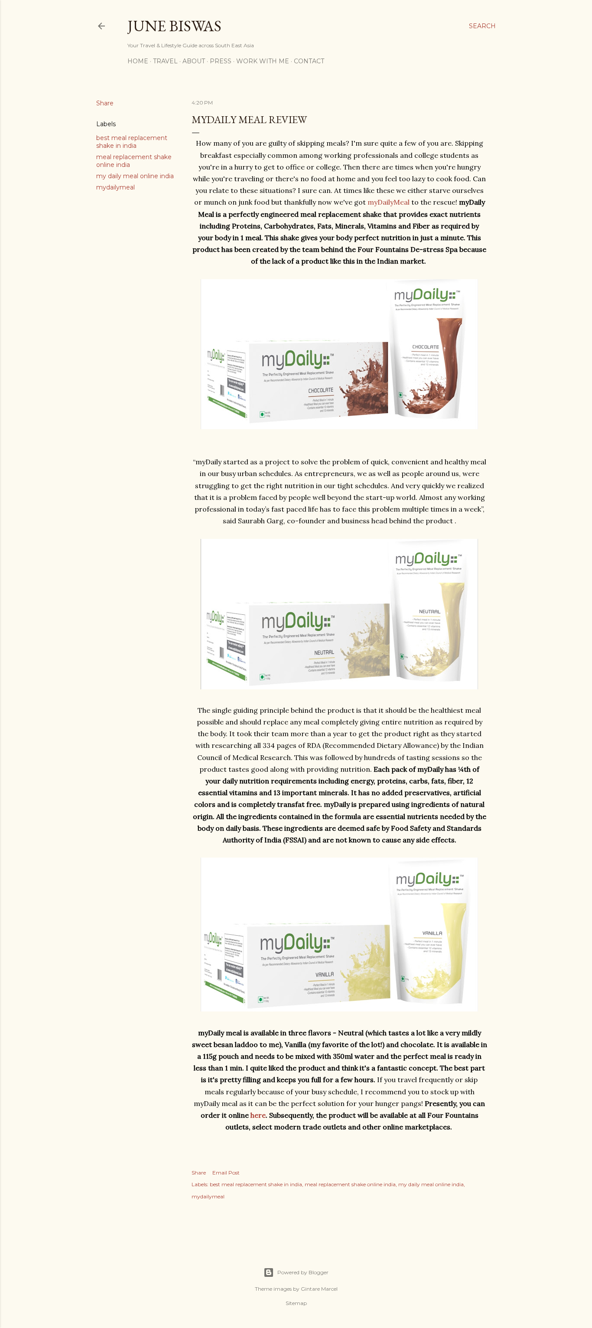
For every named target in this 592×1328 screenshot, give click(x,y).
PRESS (220, 61)
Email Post (226, 1172)
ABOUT (193, 61)
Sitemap (296, 1303)
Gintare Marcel (319, 1289)
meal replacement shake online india (350, 1184)
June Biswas (174, 26)
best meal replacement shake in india (131, 142)
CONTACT (309, 61)
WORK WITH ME (262, 61)
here (258, 1115)
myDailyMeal (389, 202)
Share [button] (105, 103)
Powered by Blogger (303, 1272)
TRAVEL (165, 61)
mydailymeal (115, 187)
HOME (137, 61)
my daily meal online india (135, 176)
